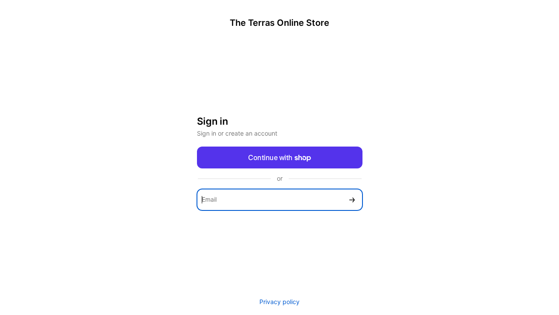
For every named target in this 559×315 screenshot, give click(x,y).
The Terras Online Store (279, 23)
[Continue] (352, 199)
